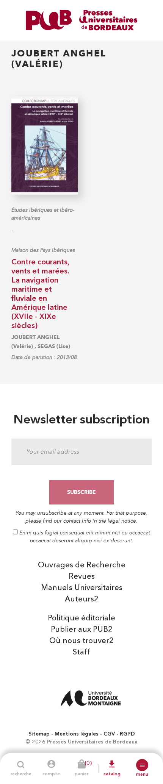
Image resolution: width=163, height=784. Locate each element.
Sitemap (39, 734)
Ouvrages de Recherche (81, 565)
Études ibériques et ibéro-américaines (42, 214)
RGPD (127, 734)
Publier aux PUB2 (82, 630)
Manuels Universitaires (81, 588)
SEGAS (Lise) (54, 346)
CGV (109, 734)
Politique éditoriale (81, 618)
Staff (81, 652)
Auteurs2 (82, 599)
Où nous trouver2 (81, 641)
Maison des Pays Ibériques (43, 250)
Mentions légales (77, 734)
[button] (142, 765)
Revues (82, 577)
